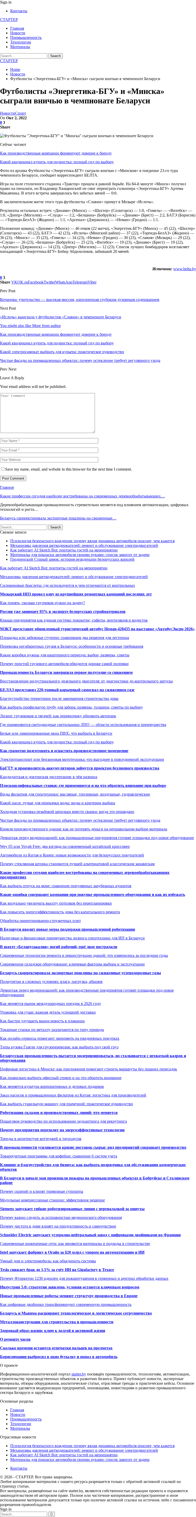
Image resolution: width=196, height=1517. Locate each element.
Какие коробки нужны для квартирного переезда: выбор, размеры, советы (64, 655)
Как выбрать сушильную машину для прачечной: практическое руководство (66, 1104)
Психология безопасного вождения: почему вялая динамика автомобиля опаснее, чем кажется (92, 541)
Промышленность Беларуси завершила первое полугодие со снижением (66, 672)
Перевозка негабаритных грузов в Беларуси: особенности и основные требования (71, 646)
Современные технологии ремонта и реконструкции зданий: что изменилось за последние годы (84, 955)
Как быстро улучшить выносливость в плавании (42, 1021)
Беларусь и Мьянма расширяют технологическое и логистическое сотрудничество (76, 1313)
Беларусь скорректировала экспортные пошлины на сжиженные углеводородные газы (80, 973)
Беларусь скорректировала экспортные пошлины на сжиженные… (58, 518)
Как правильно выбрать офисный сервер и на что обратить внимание (60, 1078)
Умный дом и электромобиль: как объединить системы (48, 1261)
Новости (17, 33)
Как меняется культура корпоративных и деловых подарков (52, 1086)
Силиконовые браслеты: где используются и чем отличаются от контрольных (67, 585)
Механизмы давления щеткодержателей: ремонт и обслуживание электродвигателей (84, 545)
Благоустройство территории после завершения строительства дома (59, 698)
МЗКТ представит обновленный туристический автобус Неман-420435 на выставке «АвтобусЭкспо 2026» (97, 629)
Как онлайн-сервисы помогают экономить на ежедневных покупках (59, 1038)
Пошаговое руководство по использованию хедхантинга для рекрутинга (63, 1121)
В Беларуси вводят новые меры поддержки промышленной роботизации (67, 929)
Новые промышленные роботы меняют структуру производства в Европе (69, 1296)
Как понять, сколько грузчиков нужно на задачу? (42, 603)
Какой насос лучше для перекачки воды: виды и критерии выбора (57, 803)
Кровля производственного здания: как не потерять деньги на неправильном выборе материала (83, 829)
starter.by (78, 1374)
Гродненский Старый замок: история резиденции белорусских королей (72, 559)
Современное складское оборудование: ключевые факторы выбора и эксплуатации (72, 964)
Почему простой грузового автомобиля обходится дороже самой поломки (64, 664)
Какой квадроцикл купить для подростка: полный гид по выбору (57, 162)
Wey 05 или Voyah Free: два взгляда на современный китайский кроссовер (65, 846)
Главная (17, 28)
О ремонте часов (15, 1339)
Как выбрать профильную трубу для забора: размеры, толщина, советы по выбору (71, 707)
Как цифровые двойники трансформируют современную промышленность (65, 1304)
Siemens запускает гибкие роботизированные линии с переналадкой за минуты (72, 1209)
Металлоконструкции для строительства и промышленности (56, 1322)
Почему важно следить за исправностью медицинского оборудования (61, 1217)
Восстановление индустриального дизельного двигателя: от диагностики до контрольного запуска (86, 681)
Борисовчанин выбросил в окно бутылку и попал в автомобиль (58, 1357)
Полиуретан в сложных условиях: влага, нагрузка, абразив (51, 981)
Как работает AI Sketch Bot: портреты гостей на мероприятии (64, 550)
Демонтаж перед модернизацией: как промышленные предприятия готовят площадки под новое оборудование (97, 838)
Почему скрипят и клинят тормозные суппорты (41, 1191)
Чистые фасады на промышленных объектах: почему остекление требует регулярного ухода (80, 820)
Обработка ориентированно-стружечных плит (40, 920)
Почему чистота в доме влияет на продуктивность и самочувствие (58, 1226)
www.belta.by (184, 269)
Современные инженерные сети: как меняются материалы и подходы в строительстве (75, 1243)
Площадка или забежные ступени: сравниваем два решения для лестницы (64, 637)
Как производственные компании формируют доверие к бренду (56, 153)
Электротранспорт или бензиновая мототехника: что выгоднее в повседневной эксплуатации (82, 759)
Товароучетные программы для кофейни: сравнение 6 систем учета (58, 1156)
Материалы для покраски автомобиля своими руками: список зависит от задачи (80, 554)
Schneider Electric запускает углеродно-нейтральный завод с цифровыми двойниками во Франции (90, 1235)
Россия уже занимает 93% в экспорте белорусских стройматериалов (63, 611)
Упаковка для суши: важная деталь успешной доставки (48, 1012)
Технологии (20, 42)
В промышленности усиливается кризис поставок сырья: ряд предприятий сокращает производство (93, 1147)
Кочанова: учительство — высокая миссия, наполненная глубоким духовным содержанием (79, 299)
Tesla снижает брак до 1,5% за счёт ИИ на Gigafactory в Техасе (57, 1269)
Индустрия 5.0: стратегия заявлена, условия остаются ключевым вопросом (69, 1287)
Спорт (20, 113)
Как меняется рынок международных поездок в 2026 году (50, 1003)
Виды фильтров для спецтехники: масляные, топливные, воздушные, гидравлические (75, 794)
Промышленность (26, 37)
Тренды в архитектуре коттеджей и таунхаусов (40, 1138)
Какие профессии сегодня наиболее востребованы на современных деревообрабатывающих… (82, 496)
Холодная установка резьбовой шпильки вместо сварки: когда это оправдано (67, 811)
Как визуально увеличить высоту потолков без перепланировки (56, 903)
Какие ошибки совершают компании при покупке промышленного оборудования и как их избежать (92, 894)
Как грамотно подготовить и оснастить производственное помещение (64, 751)
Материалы (20, 47)
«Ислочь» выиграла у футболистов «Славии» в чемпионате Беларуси (60, 317)
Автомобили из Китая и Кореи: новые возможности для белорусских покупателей (72, 855)
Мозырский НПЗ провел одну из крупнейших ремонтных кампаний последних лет (76, 594)
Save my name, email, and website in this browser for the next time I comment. (68, 469)
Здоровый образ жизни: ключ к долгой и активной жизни (52, 1330)
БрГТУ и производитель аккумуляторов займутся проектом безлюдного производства (79, 768)
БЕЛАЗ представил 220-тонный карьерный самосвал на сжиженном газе (67, 690)
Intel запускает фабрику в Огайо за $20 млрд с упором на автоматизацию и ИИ (72, 1252)
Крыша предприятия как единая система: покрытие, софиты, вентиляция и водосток (74, 620)
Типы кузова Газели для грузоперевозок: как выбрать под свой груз (59, 1047)
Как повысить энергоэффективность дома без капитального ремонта (60, 912)
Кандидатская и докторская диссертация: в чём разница (48, 777)
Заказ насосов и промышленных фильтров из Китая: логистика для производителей (73, 1095)
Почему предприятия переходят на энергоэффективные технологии (62, 1130)
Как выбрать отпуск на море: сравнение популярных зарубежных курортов (65, 886)
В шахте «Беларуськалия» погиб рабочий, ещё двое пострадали (58, 947)
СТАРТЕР (9, 19)
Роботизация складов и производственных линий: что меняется (59, 1112)
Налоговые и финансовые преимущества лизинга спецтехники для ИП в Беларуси (72, 938)
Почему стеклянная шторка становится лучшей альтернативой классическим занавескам (77, 864)
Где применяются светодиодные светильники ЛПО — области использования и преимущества (83, 724)
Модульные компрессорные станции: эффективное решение (52, 1200)
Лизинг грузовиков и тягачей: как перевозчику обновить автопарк (58, 716)
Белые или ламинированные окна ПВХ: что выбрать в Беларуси (56, 733)
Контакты (18, 11)
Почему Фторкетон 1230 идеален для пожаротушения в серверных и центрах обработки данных (84, 1278)
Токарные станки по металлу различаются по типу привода (52, 1029)
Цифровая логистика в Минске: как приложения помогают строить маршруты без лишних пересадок (88, 1069)
